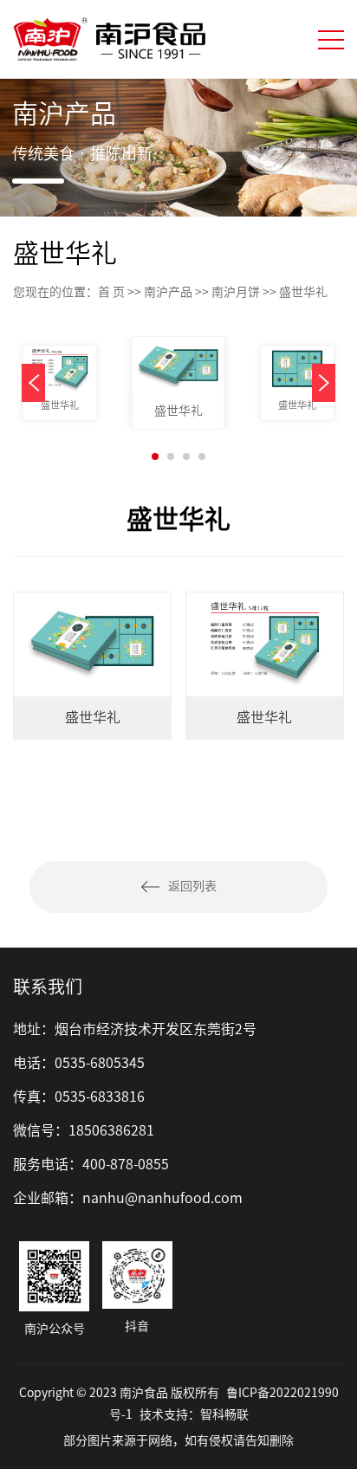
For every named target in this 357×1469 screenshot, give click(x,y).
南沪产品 (168, 292)
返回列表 (192, 886)
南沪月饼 (235, 292)
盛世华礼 (59, 405)
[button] (323, 383)
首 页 (111, 292)
